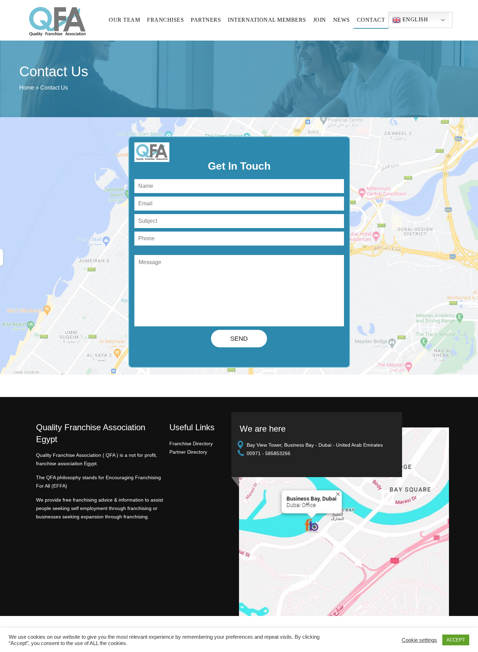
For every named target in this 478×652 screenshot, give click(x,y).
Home (26, 88)
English (414, 19)
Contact (371, 20)
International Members (267, 20)
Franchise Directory (191, 443)
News (341, 20)
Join (319, 20)
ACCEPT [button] (456, 640)
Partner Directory (188, 452)
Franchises (165, 20)
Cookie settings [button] (419, 640)
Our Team (124, 20)
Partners (206, 20)
